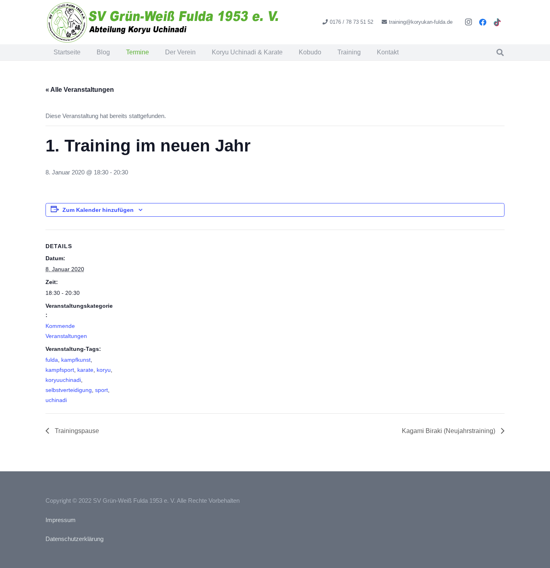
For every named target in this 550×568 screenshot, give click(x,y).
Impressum (60, 519)
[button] (288, 52)
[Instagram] (468, 22)
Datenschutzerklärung (74, 538)
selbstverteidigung (68, 390)
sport (101, 390)
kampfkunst (76, 360)
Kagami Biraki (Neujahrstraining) (449, 430)
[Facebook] (483, 22)
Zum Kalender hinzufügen (98, 210)
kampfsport (59, 370)
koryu (104, 370)
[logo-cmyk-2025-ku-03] (163, 22)
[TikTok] (497, 22)
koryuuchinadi (63, 380)
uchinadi (56, 400)
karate (85, 370)
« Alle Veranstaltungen (79, 89)
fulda (51, 360)
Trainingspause (76, 430)
